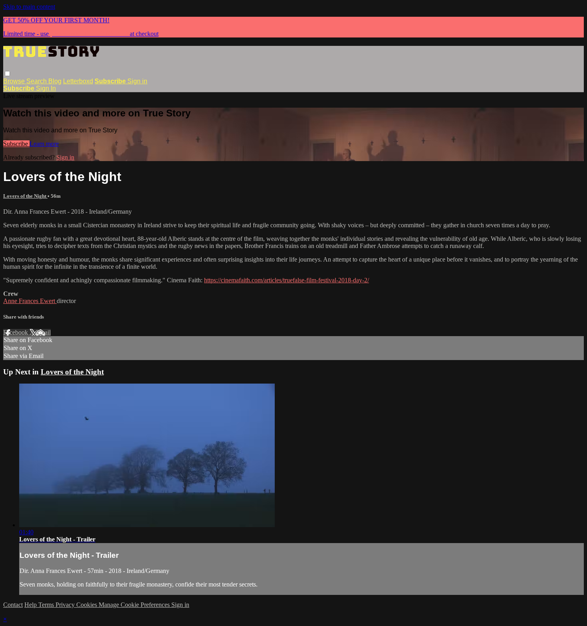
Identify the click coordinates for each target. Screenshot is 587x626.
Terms (47, 604)
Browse (14, 81)
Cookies (87, 604)
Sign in (137, 81)
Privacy (66, 604)
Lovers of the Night (25, 196)
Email (43, 332)
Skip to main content (29, 6)
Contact (13, 604)
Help (31, 604)
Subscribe (16, 143)
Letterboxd (78, 81)
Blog (54, 81)
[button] (7, 73)
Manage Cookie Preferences (135, 604)
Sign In (46, 88)
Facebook (16, 332)
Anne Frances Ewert (30, 300)
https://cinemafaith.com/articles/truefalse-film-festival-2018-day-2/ (286, 280)
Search (37, 81)
